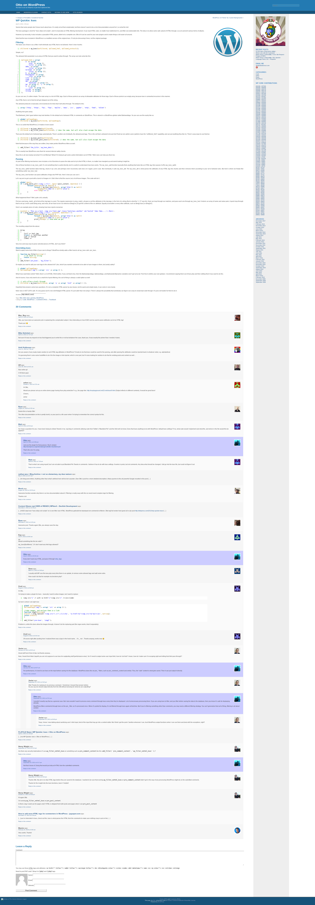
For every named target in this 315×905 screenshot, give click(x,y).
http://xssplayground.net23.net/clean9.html (101, 390)
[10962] (258, 161)
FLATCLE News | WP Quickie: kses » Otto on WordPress (41, 732)
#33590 (263, 102)
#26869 (263, 113)
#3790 (262, 213)
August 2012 (259, 235)
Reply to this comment (24, 326)
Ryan (20, 407)
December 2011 (260, 243)
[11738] (258, 158)
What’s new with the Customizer (265, 53)
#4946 (262, 194)
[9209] (258, 169)
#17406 (263, 144)
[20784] (258, 138)
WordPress (40, 298)
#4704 (262, 203)
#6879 (262, 176)
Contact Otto (46, 12)
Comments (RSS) (175, 899)
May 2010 (259, 272)
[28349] (258, 113)
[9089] (258, 173)
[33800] (258, 102)
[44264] (258, 89)
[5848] (258, 206)
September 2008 (261, 282)
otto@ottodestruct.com (262, 65)
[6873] (258, 186)
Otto (25, 440)
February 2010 (260, 277)
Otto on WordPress (30, 5)
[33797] (258, 107)
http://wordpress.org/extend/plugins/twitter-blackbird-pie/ (42, 447)
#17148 (263, 149)
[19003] (258, 144)
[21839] (258, 130)
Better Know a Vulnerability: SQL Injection (268, 57)
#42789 (263, 93)
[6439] (258, 191)
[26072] (258, 126)
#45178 (263, 89)
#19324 (263, 135)
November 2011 (260, 245)
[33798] (258, 105)
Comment (39, 300)
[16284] (258, 154)
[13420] (258, 155)
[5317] (258, 209)
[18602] (258, 146)
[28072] (258, 118)
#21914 (263, 127)
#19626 (263, 142)
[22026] (258, 129)
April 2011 (259, 256)
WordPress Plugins (31, 12)
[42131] (258, 96)
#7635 (262, 170)
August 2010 (259, 269)
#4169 (262, 209)
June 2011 (259, 253)
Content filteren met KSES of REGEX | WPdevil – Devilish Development (47, 506)
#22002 (263, 129)
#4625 (262, 198)
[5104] (258, 213)
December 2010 (260, 263)
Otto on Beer (77, 12)
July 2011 (258, 251)
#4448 (262, 178)
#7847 (262, 172)
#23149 (263, 123)
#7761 (262, 175)
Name (30, 875)
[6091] (258, 192)
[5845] (258, 207)
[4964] (258, 214)
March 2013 (259, 230)
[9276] (258, 167)
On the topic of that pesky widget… (266, 51)
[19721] (258, 142)
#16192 (263, 151)
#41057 (263, 96)
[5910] (258, 201)
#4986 (262, 186)
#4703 (262, 200)
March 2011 (259, 258)
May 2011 (259, 254)
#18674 (263, 132)
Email (30, 880)
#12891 (263, 152)
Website (31, 885)
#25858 (263, 126)
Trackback (52, 300)
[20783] (258, 139)
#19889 (263, 120)
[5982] (258, 197)
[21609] (258, 135)
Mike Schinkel (24, 333)
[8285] (258, 176)
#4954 (262, 179)
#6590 (262, 180)
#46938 (263, 87)
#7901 (262, 169)
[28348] (258, 114)
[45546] (258, 87)
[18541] (258, 148)
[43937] (258, 92)
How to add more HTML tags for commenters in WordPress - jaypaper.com (49, 814)
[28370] (258, 117)
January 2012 (260, 242)
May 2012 (259, 238)
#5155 (262, 189)
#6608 (262, 183)
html (24, 298)
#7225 (263, 157)
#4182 (262, 192)
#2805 (262, 191)
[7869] (258, 182)
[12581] (258, 157)
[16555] (258, 152)
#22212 (263, 99)
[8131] (258, 180)
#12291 (263, 155)
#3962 (263, 160)
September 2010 (261, 267)
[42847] (258, 93)
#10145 (263, 158)
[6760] (258, 188)
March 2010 (259, 275)
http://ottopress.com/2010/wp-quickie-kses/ (149, 511)
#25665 (263, 121)
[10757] (258, 163)
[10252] (258, 166)
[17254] (258, 151)
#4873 (262, 195)
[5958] (258, 198)
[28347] (258, 115)
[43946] (258, 90)
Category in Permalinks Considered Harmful (30, 17)
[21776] (258, 133)
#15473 (263, 145)
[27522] (258, 120)
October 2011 (260, 246)
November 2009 (260, 279)
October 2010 (260, 266)
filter (21, 298)
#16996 (263, 130)
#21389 (263, 98)
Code (24, 300)
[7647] (258, 183)
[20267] (258, 141)
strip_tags (58, 559)
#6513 (262, 182)
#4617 (262, 188)
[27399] (258, 121)
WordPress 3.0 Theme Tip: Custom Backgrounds (227, 17)
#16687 (263, 148)
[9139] (258, 172)
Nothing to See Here (62, 12)
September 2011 (261, 248)
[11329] (258, 160)
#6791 (263, 166)
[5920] (258, 200)
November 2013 (260, 225)
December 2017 (260, 221)
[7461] (258, 185)
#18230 (263, 146)
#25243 (263, 117)
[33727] (258, 111)
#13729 (263, 133)
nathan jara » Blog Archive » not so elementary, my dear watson (45, 474)
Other (257, 75)
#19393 (263, 118)
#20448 (263, 136)
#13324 (263, 154)
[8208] (258, 178)
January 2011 (260, 261)
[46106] (258, 86)
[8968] (258, 175)
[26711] (258, 124)
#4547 (262, 207)
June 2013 (259, 229)
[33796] (258, 108)
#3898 (262, 214)
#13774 (263, 141)
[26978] (258, 123)
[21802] (258, 132)
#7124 (262, 167)
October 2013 (260, 227)
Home (18, 12)
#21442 (263, 124)
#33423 (263, 101)
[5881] (258, 203)
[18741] (258, 145)
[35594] (258, 98)
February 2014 (260, 224)
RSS (45, 300)
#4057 (262, 210)
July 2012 (259, 237)
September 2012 (261, 234)
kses (28, 298)
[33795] (258, 110)
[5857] (258, 204)
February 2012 (260, 240)
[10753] (258, 164)
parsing (33, 298)
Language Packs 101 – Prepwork (266, 59)
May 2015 (259, 222)
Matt (20, 424)
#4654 (262, 201)
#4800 (262, 197)
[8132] (258, 179)
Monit (20, 488)
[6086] (258, 194)
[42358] (258, 95)
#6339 (262, 185)
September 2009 (261, 280)
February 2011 (260, 259)
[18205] (258, 149)
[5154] (258, 210)
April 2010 (259, 274)
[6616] (258, 189)
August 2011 (259, 250)
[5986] (258, 195)
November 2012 (260, 232)
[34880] (258, 99)
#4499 (262, 206)
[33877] (258, 101)
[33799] (258, 104)
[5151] (258, 211)
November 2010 (260, 264)
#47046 (263, 86)
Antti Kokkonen (25, 347)
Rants (257, 77)
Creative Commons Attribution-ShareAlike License (181, 900)
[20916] (258, 136)
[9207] (258, 170)
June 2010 (259, 271)
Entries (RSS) (163, 899)
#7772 (262, 173)
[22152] (258, 127)
